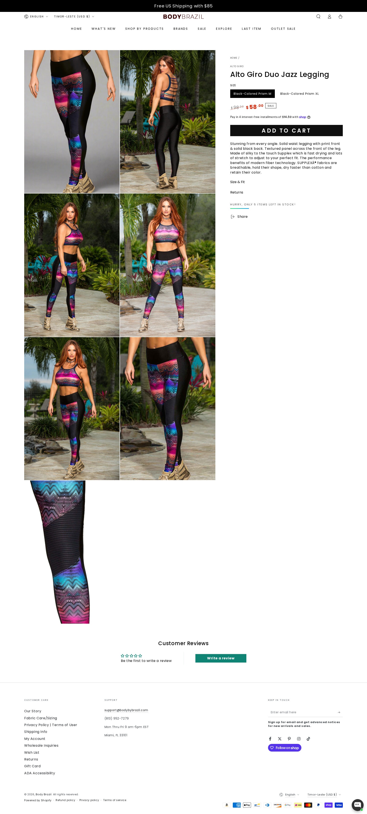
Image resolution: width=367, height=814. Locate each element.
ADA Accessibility (39, 773)
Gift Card (32, 766)
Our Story (32, 711)
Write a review (220, 658)
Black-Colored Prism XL (299, 95)
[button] (318, 16)
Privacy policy (89, 800)
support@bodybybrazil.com (126, 710)
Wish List (31, 752)
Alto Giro (237, 66)
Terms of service (114, 800)
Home (233, 57)
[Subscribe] (340, 712)
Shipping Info (35, 731)
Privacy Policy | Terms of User (50, 724)
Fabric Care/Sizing (40, 718)
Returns (31, 759)
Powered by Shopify (38, 800)
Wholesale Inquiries (41, 745)
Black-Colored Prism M (252, 95)
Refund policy (65, 800)
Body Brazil (44, 794)
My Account (34, 738)
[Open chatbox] (358, 805)
